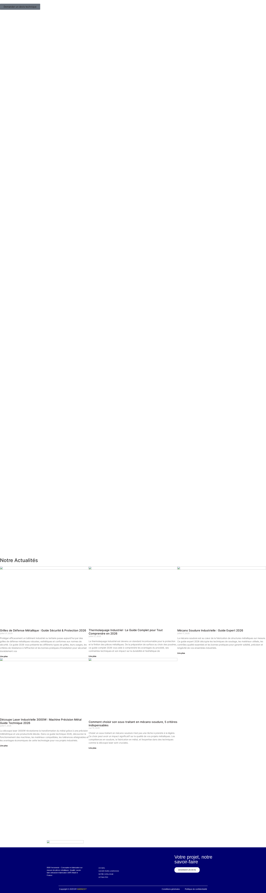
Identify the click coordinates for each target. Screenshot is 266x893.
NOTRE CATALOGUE (106, 874)
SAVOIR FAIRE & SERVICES (109, 871)
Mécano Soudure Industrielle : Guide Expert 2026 (210, 630)
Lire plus (4, 656)
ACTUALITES (103, 877)
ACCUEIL (102, 868)
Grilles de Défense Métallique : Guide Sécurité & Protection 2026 (43, 630)
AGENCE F (82, 889)
